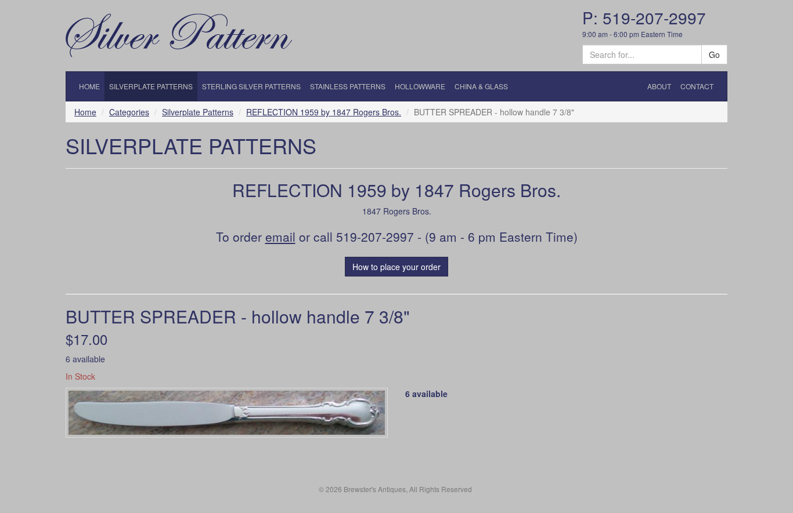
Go (714, 54)
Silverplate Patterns (197, 112)
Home (85, 112)
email (280, 236)
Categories (129, 112)
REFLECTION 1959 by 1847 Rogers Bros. (323, 112)
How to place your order (396, 266)
